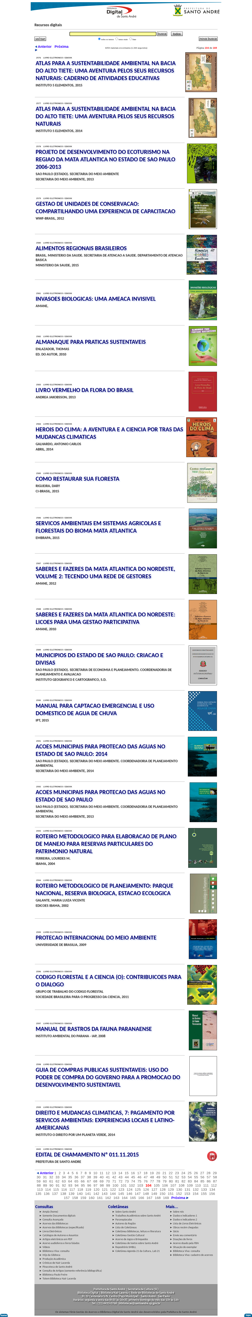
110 (198, 1185)
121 (105, 1190)
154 (195, 1194)
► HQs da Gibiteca (49, 1255)
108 (181, 1185)
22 (171, 1173)
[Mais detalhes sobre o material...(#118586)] (202, 501)
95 (83, 1185)
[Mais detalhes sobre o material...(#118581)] (203, 638)
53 (183, 1177)
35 (70, 1177)
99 (108, 1185)
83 (190, 1181)
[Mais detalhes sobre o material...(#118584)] (203, 547)
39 (95, 1177)
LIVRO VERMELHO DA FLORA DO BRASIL (84, 390)
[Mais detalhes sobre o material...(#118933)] (203, 364)
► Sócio (174, 1231)
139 (71, 1194)
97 (95, 1185)
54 (190, 1177)
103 (140, 1185)
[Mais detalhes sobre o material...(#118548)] (203, 1140)
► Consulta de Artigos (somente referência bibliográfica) (70, 1270)
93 (70, 1185)
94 (77, 1185)
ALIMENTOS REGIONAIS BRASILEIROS (81, 249)
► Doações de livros (181, 1239)
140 (80, 1194)
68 (95, 1181)
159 (83, 1198)
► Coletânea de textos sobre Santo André (135, 1243)
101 (124, 1185)
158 (75, 1198)
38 (89, 1177)
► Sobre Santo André (124, 1211)
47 (146, 1177)
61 (51, 1181)
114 (48, 1190)
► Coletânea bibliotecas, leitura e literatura (136, 1231)
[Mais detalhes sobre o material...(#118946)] (202, 273)
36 (76, 1177)
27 (202, 1173)
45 (133, 1177)
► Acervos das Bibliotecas (53, 1223)
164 (125, 1198)
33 (57, 1177)
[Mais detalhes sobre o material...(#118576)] (203, 684)
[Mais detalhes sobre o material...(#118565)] (202, 1003)
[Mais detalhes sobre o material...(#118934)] (203, 319)
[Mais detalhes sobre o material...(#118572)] (202, 729)
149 (154, 1194)
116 (64, 1190)
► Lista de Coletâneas (124, 1227)
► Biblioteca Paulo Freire (53, 1274)
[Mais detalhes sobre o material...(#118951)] (201, 91)
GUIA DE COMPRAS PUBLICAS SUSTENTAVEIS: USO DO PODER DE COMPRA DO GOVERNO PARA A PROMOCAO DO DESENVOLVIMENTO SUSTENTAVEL (108, 1077)
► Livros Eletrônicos (50, 1231)
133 (204, 1190)
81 (177, 1181)
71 (114, 1181)
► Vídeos (44, 1247)
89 (45, 1185)
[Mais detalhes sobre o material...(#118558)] (203, 1095)
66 (83, 1181)
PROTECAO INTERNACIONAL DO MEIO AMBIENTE (96, 938)
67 (89, 1181)
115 (56, 1190)
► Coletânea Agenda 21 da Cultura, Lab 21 (136, 1251)
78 (158, 1181)
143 (104, 1194)
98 (102, 1185)
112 (214, 1185)
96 (89, 1185)
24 (183, 1173)
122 (113, 1190)
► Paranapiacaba (122, 1219)
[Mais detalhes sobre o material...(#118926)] (203, 410)
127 (154, 1190)
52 (177, 1177)
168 (158, 1198)
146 (129, 1194)
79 (165, 1181)
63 (64, 1181)
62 (57, 1181)
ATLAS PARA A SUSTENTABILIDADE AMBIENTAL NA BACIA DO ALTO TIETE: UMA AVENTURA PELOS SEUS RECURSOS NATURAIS (106, 116)
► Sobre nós (177, 1211)
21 (164, 1173)
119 (88, 1190)
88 (39, 1185)
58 (215, 1177)
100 (115, 1185)
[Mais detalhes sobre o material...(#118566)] (203, 958)
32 (51, 1177)
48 (152, 1177)
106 (165, 1185)
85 (202, 1181)
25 (190, 1173)
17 (139, 1173)
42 (114, 1177)
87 (215, 1181)
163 (116, 1198)
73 (127, 1181)
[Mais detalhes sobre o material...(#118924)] (201, 456)
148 (146, 1194)
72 (120, 1181)
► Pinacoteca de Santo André (55, 1266)
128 (163, 1190)
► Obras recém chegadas (184, 1227)
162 (108, 1198)
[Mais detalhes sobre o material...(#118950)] (203, 136)
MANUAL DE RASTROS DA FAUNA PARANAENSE (94, 1029)
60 (45, 1181)
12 (108, 1173)
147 (138, 1194)
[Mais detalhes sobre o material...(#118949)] (202, 182)
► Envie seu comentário (183, 1235)
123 (121, 1190)
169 (166, 1198)
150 (162, 1194)
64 (70, 1181)
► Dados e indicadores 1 (183, 1215)
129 (171, 1190)
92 (64, 1185)
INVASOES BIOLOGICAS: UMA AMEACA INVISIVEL (96, 299)
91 (58, 1185)
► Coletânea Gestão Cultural (128, 1235)
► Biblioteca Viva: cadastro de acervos (191, 1255)
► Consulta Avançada (51, 1219)
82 (183, 1181)
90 (51, 1185)
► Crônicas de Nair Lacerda (54, 1263)
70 (108, 1181)
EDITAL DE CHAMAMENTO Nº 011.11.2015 (87, 1155)
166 (141, 1198)
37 (83, 1177)
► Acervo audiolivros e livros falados (59, 1243)
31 (45, 1177)
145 (121, 1194)
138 (63, 1194)
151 (171, 1194)
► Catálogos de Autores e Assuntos (58, 1235)
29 (215, 1173)
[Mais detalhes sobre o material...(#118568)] (202, 866)
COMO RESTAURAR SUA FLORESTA (77, 479)
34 (64, 1177)
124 (129, 1190)
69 (102, 1181)
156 (212, 1194)
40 (102, 1177)
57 (209, 1177)
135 (38, 1194)
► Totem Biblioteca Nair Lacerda (57, 1278)
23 (177, 1173)
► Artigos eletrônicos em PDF (55, 1239)
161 (100, 1198)
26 (196, 1173)
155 (204, 1194)
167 (149, 1198)
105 (157, 1185)
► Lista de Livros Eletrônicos (185, 1223)
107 (173, 1185)
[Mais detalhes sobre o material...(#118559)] (203, 1049)
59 (39, 1181)
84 (196, 1181)
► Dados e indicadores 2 (183, 1219)
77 (152, 1181)
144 (113, 1194)
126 (146, 1190)
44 (127, 1177)
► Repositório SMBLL (124, 1247)
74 (133, 1181)
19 (152, 1173)
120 (96, 1190)
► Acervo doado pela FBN (184, 1243)
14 (120, 1173)
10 (95, 1173)
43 (120, 1177)
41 (108, 1177)
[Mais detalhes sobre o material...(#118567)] (203, 912)
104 (148, 1185)
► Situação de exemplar (183, 1247)
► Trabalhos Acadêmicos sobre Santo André (136, 1215)
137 (55, 1194)
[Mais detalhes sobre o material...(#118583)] (203, 593)
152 (179, 1194)
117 (72, 1190)
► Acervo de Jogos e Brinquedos (130, 1239)
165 (133, 1198)
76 (146, 1181)
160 (91, 1198)
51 (171, 1177)
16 (133, 1173)
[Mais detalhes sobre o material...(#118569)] (203, 821)
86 (209, 1181)
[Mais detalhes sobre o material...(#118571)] (202, 775)
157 (67, 1198)
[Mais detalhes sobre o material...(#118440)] (212, 1160)
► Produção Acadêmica (52, 1259)
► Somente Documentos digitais (57, 1215)
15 (127, 1173)
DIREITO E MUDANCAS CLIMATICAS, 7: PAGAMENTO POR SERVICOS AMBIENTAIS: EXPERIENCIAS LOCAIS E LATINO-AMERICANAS (105, 1120)
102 (132, 1185)
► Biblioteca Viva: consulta (54, 1251)
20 (158, 1173)
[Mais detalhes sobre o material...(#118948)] (203, 228)
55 (196, 1177)
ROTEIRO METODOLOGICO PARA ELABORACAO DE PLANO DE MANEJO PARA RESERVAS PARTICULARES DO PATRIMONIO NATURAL (106, 844)
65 (76, 1181)
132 (196, 1190)
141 (88, 1194)
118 (80, 1190)
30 (39, 1177)
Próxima (178, 1198)
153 (187, 1194)
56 (202, 1177)
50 (165, 1177)
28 (208, 1173)
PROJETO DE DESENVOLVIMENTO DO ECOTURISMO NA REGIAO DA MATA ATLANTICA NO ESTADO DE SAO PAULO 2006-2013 (105, 159)
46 (139, 1177)
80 (171, 1181)
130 (179, 1190)
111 (206, 1185)
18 (145, 1173)
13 (114, 1173)
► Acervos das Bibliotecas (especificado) (61, 1227)
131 (187, 1190)
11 (101, 1173)
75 (139, 1181)
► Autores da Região (124, 1223)
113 (40, 1190)
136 (47, 1194)
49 (158, 1177)
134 (212, 1190)
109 (190, 1185)
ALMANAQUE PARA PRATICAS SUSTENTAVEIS (91, 342)
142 (96, 1194)
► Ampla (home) (48, 1211)
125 (138, 1190)
